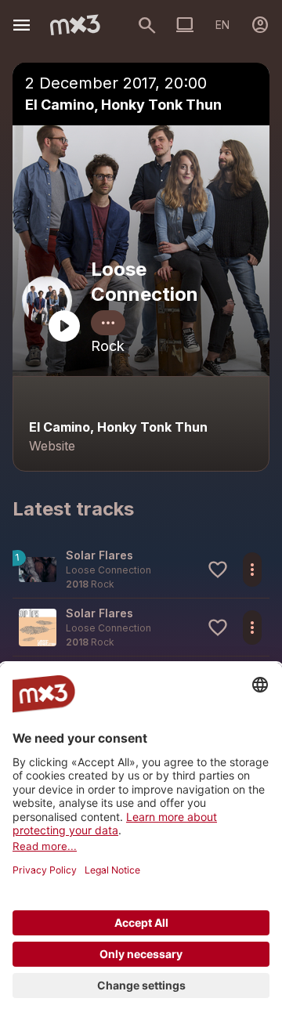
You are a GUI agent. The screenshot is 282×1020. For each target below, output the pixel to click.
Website (52, 446)
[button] (141, 569)
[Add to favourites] (218, 569)
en (222, 24)
